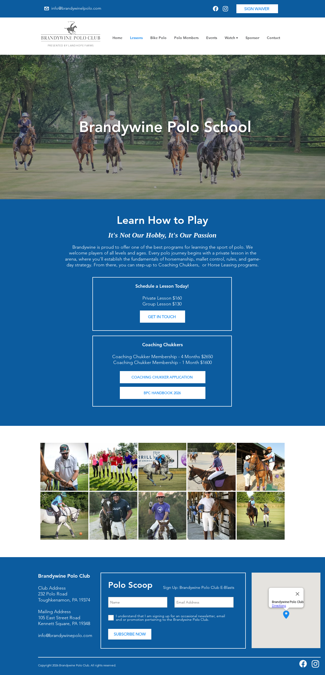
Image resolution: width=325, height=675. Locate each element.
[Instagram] (225, 8)
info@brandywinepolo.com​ (65, 635)
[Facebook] (215, 8)
